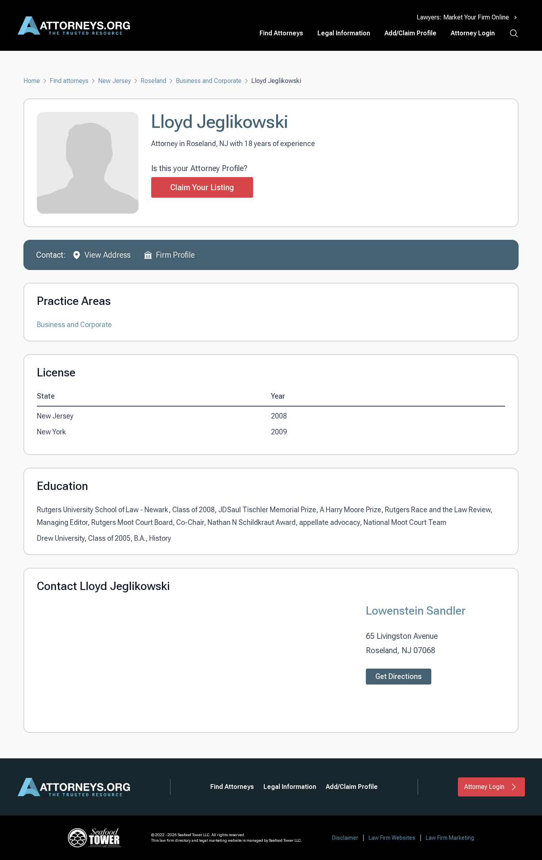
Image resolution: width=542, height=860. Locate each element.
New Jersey (114, 81)
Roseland (153, 81)
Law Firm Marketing (450, 838)
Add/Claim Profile (410, 33)
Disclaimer (345, 838)
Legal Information (343, 33)
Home (31, 81)
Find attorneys (69, 81)
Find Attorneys (281, 33)
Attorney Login (473, 33)
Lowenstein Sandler (416, 610)
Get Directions (398, 676)
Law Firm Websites (392, 838)
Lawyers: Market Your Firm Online (463, 17)
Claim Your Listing (202, 187)
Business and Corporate (209, 81)
